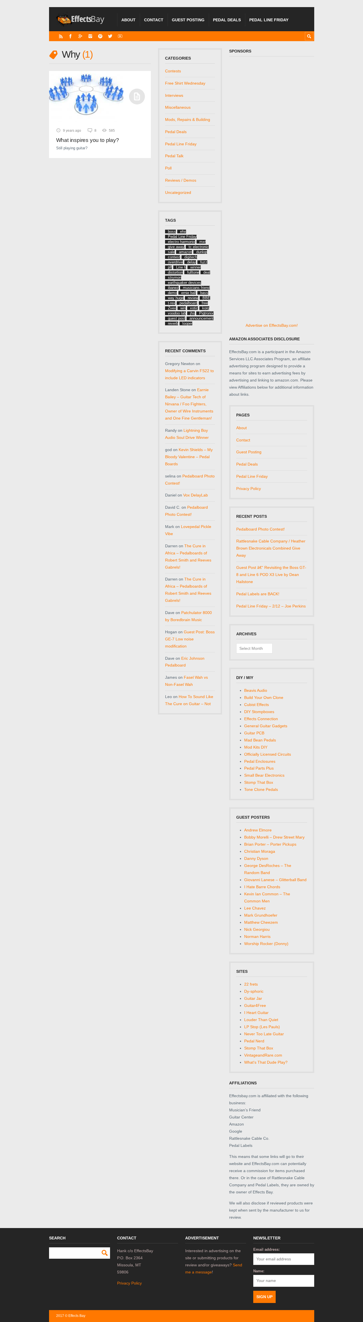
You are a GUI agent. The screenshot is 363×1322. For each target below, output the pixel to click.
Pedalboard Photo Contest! (260, 529)
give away (176, 247)
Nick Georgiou (257, 929)
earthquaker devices (184, 282)
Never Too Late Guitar (264, 1034)
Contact (153, 20)
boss (172, 231)
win (183, 308)
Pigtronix (206, 313)
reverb (173, 323)
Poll (168, 168)
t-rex (171, 303)
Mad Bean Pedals (260, 740)
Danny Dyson (256, 858)
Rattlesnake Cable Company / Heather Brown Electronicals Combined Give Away (270, 548)
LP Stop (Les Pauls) (262, 1027)
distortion (175, 272)
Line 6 (181, 267)
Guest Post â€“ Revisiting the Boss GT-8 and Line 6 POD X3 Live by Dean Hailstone (271, 574)
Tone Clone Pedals (261, 789)
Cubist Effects (256, 704)
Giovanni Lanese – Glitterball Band (275, 879)
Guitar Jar (253, 998)
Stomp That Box (258, 782)
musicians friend (196, 288)
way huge (175, 298)
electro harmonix (181, 242)
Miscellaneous (178, 107)
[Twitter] (110, 36)
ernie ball (188, 293)
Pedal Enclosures (259, 761)
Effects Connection (261, 718)
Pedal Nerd (254, 1041)
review (193, 298)
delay (191, 262)
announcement (201, 318)
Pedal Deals (227, 20)
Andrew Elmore (258, 830)
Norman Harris (257, 936)
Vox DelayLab (195, 495)
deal (206, 272)
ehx (183, 231)
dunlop (201, 252)
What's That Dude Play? (266, 1062)
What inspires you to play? (87, 140)
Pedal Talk (174, 156)
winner (195, 267)
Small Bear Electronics (264, 775)
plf (170, 267)
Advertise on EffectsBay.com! (272, 325)
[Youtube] (120, 36)
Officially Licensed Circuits (267, 754)
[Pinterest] (100, 36)
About (128, 20)
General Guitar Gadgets (265, 726)
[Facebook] (70, 36)
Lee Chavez (255, 908)
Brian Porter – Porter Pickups (270, 844)
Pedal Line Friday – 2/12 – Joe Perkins (271, 606)
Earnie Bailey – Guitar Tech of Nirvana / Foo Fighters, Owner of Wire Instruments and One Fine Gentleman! (189, 403)
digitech (190, 257)
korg (205, 308)
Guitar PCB (254, 733)
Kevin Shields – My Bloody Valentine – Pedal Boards (189, 456)
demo (172, 293)
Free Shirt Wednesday (185, 83)
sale (171, 252)
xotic (194, 308)
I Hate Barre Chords (262, 887)
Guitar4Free (255, 1005)
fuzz (203, 262)
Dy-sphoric (253, 991)
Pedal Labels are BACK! (257, 594)
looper (187, 323)
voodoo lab (177, 313)
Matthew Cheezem (261, 922)
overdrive (175, 262)
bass (204, 293)
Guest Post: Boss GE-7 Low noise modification (190, 639)
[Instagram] (90, 36)
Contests (173, 71)
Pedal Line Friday (268, 20)
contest (174, 257)
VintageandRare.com (263, 1055)
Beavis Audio (255, 690)
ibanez (173, 288)
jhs (192, 313)
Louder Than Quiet (261, 1019)
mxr (202, 242)
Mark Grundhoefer (260, 915)
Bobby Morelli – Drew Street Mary (274, 837)
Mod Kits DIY (255, 747)
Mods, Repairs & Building (187, 119)
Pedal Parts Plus (259, 768)
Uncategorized (178, 192)
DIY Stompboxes (259, 711)
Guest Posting (188, 20)
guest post (176, 318)
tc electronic (199, 247)
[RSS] (61, 36)
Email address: (266, 1249)
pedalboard (188, 303)
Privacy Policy (248, 488)
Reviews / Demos (180, 180)
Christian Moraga (259, 851)
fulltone (193, 272)
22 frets (251, 984)
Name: (258, 1271)
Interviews (174, 95)
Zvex (172, 308)
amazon (185, 252)
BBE (206, 298)
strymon (174, 277)
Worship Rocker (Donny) (266, 943)
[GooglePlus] (80, 36)
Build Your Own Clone (263, 697)
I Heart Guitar (256, 1012)
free (205, 303)
